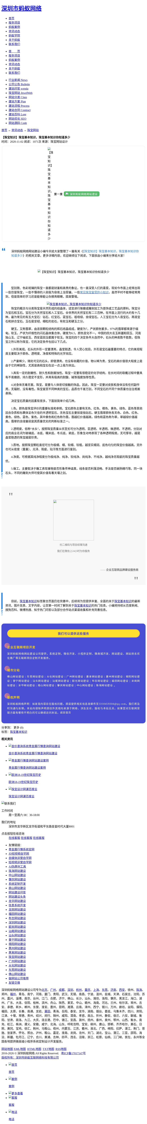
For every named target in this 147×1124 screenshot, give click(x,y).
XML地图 (20, 1049)
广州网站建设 (17, 961)
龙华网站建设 (17, 901)
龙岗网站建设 (17, 909)
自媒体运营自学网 (20, 858)
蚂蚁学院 (14, 35)
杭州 (79, 989)
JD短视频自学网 (19, 853)
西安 (122, 989)
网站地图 (7, 1049)
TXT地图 (48, 1049)
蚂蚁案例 (14, 26)
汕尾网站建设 (17, 931)
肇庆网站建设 (17, 879)
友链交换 (14, 982)
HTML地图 (34, 1049)
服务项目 (14, 22)
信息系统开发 (17, 905)
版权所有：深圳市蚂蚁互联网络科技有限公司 (30, 1057)
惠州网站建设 (17, 948)
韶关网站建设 (17, 926)
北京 (44, 989)
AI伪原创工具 (17, 866)
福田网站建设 (17, 913)
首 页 (14, 51)
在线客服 (14, 837)
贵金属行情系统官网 (21, 849)
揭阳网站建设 (17, 944)
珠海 (139, 989)
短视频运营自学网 (20, 862)
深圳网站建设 (17, 922)
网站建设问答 (17, 892)
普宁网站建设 (17, 939)
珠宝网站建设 (17, 956)
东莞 (105, 989)
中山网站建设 (17, 875)
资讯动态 (14, 31)
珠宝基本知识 (28, 601)
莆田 (47, 1011)
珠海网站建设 (17, 870)
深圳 (70, 989)
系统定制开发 (17, 883)
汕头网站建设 (17, 935)
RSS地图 (61, 1049)
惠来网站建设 (17, 952)
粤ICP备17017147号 (73, 1053)
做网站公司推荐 (19, 978)
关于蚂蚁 (14, 39)
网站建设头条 (17, 896)
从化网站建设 (17, 965)
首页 (11, 18)
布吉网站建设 (17, 918)
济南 (113, 989)
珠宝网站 (33, 130)
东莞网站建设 (17, 969)
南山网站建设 (17, 888)
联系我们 (14, 44)
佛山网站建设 (17, 974)
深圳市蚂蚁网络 (21, 8)
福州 (13, 994)
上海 (96, 989)
